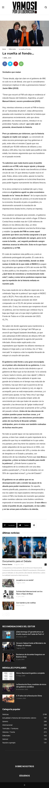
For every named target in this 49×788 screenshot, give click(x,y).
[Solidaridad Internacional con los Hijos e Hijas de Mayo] (8, 594)
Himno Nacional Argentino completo (30, 673)
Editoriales (12, 49)
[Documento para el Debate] (24, 547)
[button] (45, 7)
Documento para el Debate (16, 561)
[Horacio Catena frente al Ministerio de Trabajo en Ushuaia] (8, 646)
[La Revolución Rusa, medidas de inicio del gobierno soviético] (8, 687)
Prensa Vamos (7, 564)
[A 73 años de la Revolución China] (8, 699)
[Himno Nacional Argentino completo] (8, 676)
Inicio (4, 49)
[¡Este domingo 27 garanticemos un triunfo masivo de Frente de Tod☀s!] (8, 635)
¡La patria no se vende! (25, 580)
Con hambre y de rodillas (26, 603)
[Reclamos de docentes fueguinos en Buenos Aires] (8, 657)
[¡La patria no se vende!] (8, 583)
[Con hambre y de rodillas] (8, 606)
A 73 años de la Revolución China (29, 696)
